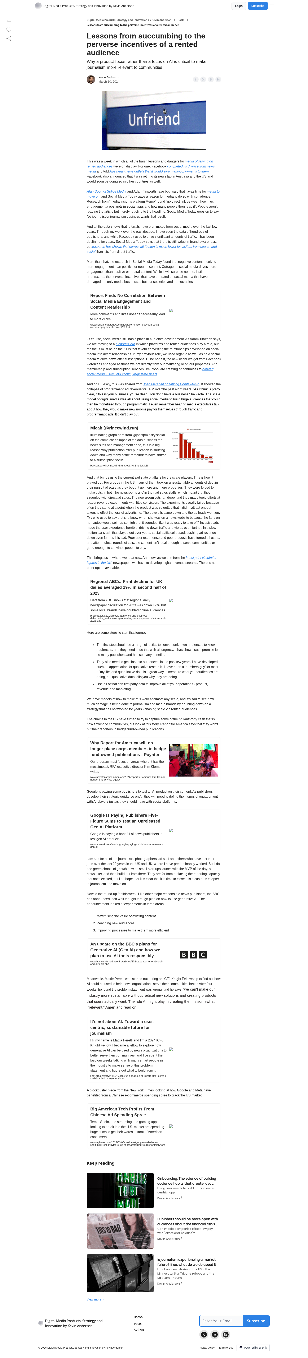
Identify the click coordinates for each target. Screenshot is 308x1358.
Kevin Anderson (108, 77)
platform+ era (125, 344)
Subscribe (257, 6)
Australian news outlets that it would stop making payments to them (159, 171)
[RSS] (225, 1334)
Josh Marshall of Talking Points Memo (171, 384)
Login (239, 6)
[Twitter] (203, 1334)
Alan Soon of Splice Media (106, 191)
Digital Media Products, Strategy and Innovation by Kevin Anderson (129, 20)
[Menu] (272, 5)
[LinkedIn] (214, 1334)
